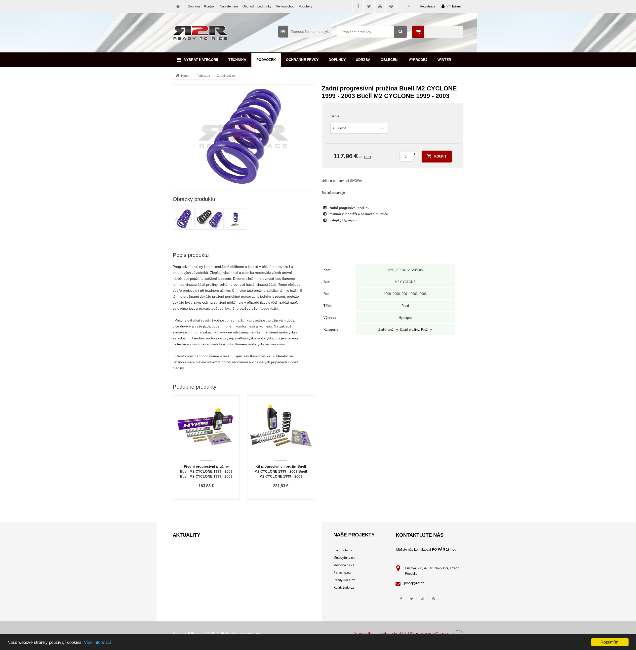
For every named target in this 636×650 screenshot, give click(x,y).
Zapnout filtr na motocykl (310, 32)
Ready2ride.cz (343, 587)
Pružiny (426, 329)
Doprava (194, 6)
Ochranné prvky (302, 60)
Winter (444, 60)
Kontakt (209, 6)
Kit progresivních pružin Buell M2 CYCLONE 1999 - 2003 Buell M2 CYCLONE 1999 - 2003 (280, 471)
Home (185, 76)
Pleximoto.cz (342, 550)
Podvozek (266, 60)
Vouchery (305, 6)
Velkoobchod (285, 6)
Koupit (440, 156)
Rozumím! (610, 642)
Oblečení (389, 60)
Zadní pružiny (226, 76)
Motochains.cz (344, 565)
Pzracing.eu (342, 572)
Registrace (427, 6)
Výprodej (418, 60)
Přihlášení (453, 6)
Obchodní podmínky (257, 6)
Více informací (97, 642)
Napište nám (229, 6)
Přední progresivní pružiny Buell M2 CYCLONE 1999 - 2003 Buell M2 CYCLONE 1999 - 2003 (206, 471)
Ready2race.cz (344, 580)
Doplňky (337, 60)
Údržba (363, 60)
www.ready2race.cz (434, 633)
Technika (237, 60)
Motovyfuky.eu (344, 558)
